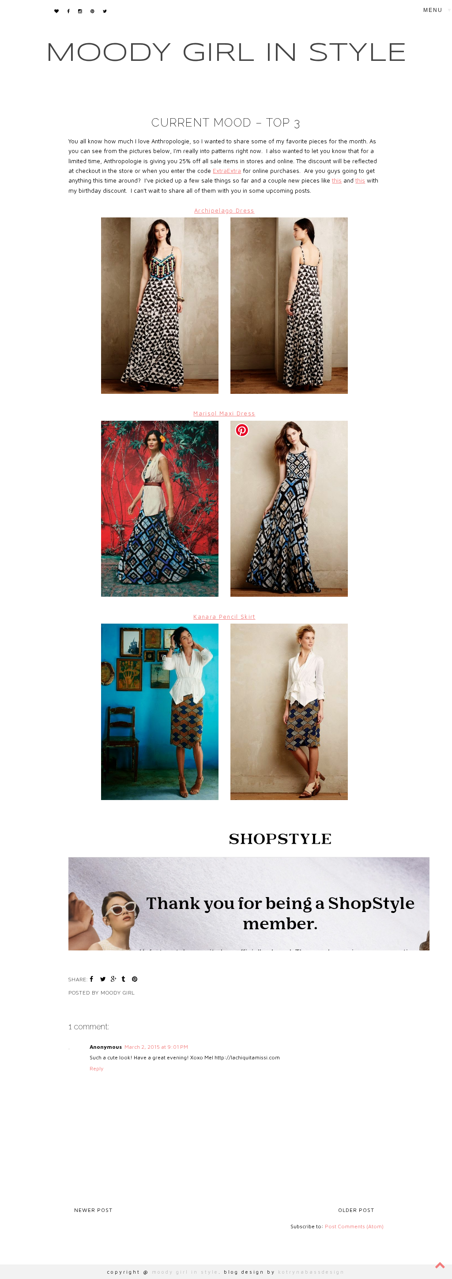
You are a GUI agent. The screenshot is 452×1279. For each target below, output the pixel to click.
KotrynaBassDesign (311, 1272)
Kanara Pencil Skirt (224, 616)
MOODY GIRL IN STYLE (226, 53)
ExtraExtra (227, 170)
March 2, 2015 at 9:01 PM (156, 1046)
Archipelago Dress (224, 210)
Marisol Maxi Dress (224, 413)
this (337, 180)
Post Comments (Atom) (354, 1226)
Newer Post (93, 1210)
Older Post (356, 1210)
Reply (96, 1068)
